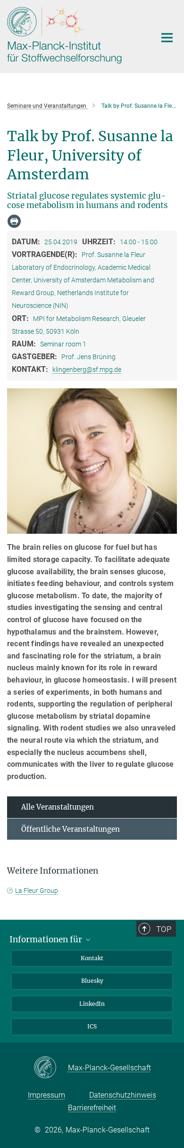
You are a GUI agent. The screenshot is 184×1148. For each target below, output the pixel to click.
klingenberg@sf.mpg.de (86, 369)
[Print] (14, 221)
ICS (92, 1026)
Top (163, 929)
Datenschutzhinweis (122, 1095)
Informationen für (46, 939)
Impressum (46, 1095)
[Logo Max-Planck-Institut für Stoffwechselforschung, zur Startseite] (74, 35)
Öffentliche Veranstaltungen (70, 829)
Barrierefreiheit (92, 1107)
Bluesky (92, 980)
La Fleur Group (36, 890)
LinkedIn (92, 1003)
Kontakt (92, 958)
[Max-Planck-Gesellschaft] (50, 1068)
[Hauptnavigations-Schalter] (167, 37)
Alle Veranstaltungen (57, 807)
